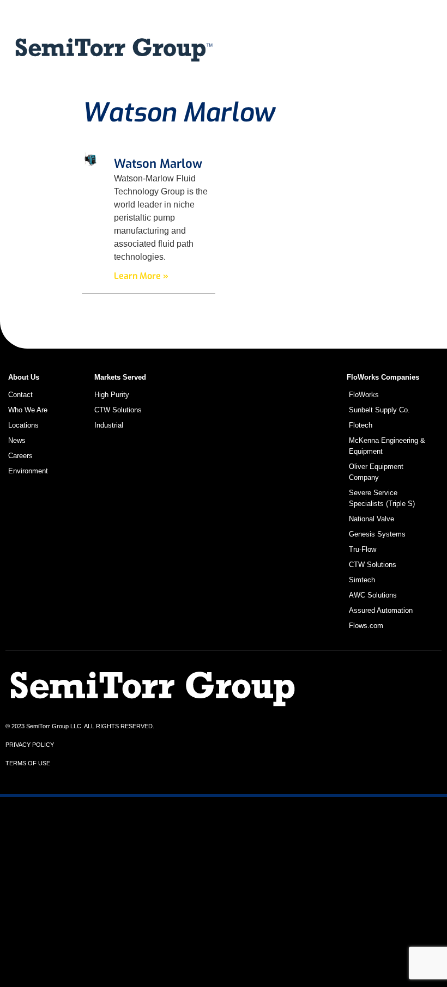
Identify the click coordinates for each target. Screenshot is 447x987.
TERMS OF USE (27, 763)
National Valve (371, 519)
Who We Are (344, 73)
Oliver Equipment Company (376, 472)
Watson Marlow (158, 164)
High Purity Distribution (292, 23)
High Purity (111, 395)
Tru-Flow (362, 549)
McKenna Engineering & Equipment (387, 445)
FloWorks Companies (383, 377)
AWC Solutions (373, 595)
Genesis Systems (377, 534)
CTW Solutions (272, 48)
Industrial (261, 73)
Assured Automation (381, 610)
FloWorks (364, 395)
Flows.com (366, 626)
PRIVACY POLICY (29, 744)
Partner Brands (361, 48)
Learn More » (141, 276)
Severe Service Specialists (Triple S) (382, 498)
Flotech (360, 425)
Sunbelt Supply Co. (379, 410)
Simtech (362, 580)
